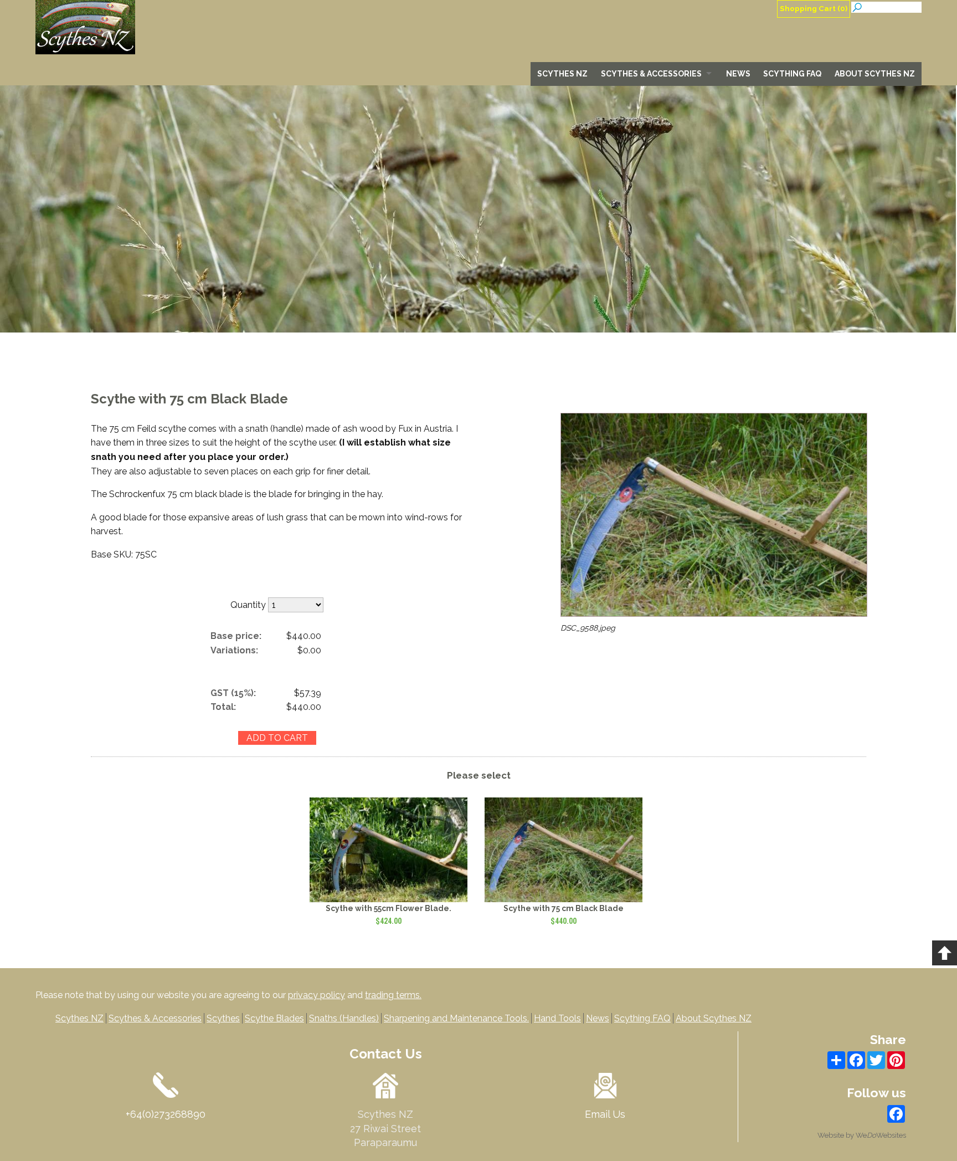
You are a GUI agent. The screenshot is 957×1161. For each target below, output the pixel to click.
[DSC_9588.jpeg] (713, 613)
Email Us (605, 1114)
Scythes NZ (562, 73)
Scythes (223, 1018)
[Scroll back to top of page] (944, 952)
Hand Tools (557, 1018)
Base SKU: (113, 554)
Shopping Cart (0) (813, 8)
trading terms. (393, 995)
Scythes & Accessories (651, 73)
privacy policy (316, 995)
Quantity (248, 605)
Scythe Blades (274, 1018)
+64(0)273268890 (165, 1114)
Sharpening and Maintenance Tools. (456, 1018)
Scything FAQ (792, 73)
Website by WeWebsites (861, 1135)
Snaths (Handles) (344, 1018)
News (738, 73)
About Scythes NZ (875, 73)
